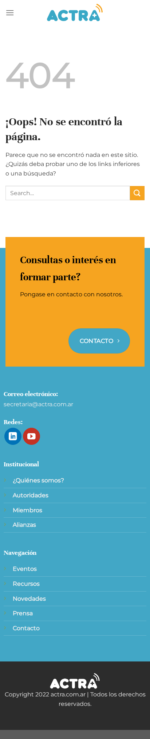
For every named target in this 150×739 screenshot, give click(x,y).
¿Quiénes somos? (38, 480)
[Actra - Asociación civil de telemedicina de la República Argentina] (75, 12)
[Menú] (9, 12)
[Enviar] (137, 193)
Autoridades (30, 495)
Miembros (27, 510)
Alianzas (24, 524)
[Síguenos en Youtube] (31, 436)
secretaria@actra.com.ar (38, 404)
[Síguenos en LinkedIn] (12, 436)
